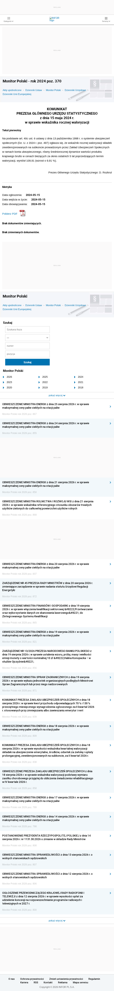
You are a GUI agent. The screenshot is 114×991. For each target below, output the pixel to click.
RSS (36, 982)
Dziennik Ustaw (33, 90)
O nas (11, 978)
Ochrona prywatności (32, 978)
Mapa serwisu (80, 982)
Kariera (24, 982)
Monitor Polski (53, 90)
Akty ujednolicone (12, 90)
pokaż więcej (56, 920)
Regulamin (94, 978)
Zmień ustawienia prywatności (66, 978)
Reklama (62, 982)
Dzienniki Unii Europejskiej (17, 94)
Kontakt (48, 982)
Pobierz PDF (9, 213)
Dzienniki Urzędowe (75, 90)
